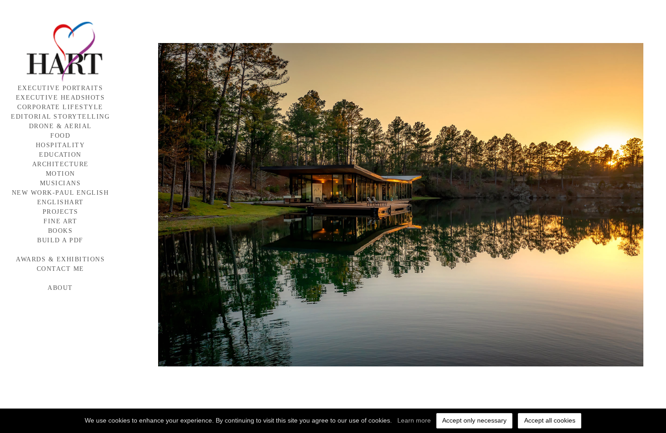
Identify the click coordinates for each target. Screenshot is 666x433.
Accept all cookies (549, 420)
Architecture (60, 164)
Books (60, 230)
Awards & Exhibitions (60, 259)
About (60, 287)
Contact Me (60, 268)
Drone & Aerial (60, 126)
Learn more (414, 420)
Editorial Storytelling (60, 116)
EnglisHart (60, 202)
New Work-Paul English (60, 192)
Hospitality (60, 145)
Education (60, 154)
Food (60, 135)
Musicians (60, 183)
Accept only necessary (474, 420)
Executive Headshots (60, 97)
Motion (60, 173)
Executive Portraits (60, 88)
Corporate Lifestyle (60, 107)
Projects (60, 211)
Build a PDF (60, 240)
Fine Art (60, 221)
